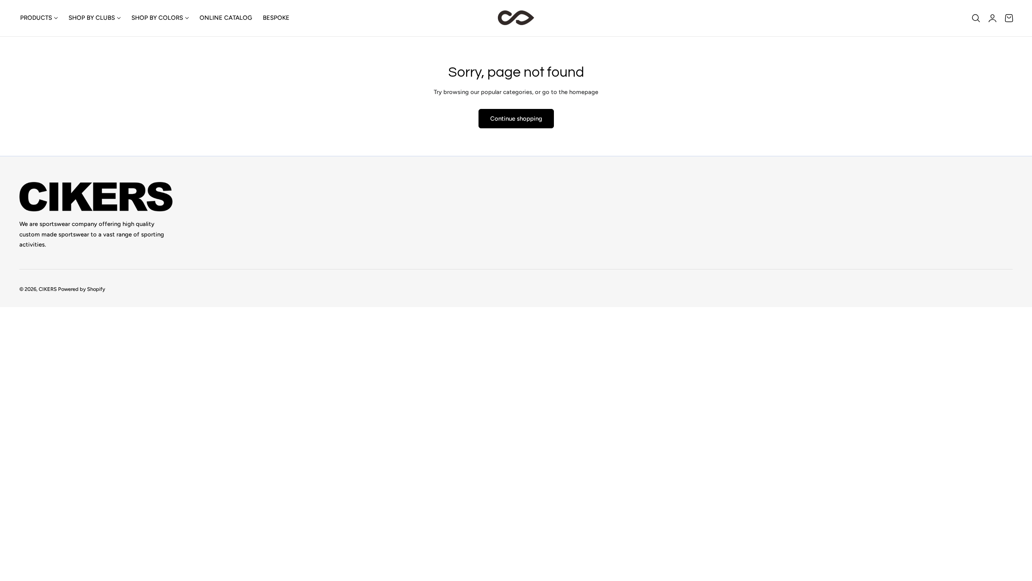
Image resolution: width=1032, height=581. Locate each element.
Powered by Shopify (81, 289)
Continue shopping (516, 118)
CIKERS (48, 289)
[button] (976, 18)
